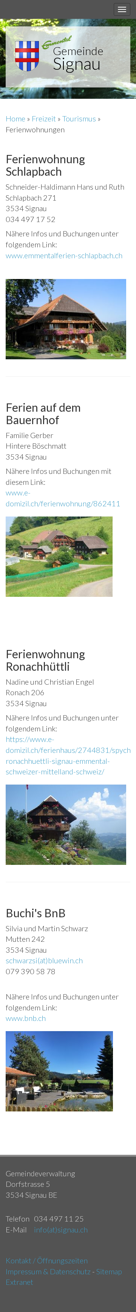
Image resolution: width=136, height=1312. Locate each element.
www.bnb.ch (26, 1017)
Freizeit (44, 118)
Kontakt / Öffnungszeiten (47, 1260)
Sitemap (109, 1271)
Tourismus (79, 118)
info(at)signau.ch (61, 1229)
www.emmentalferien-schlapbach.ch (64, 255)
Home (16, 118)
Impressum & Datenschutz (48, 1271)
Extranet (19, 1281)
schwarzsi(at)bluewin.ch (44, 960)
